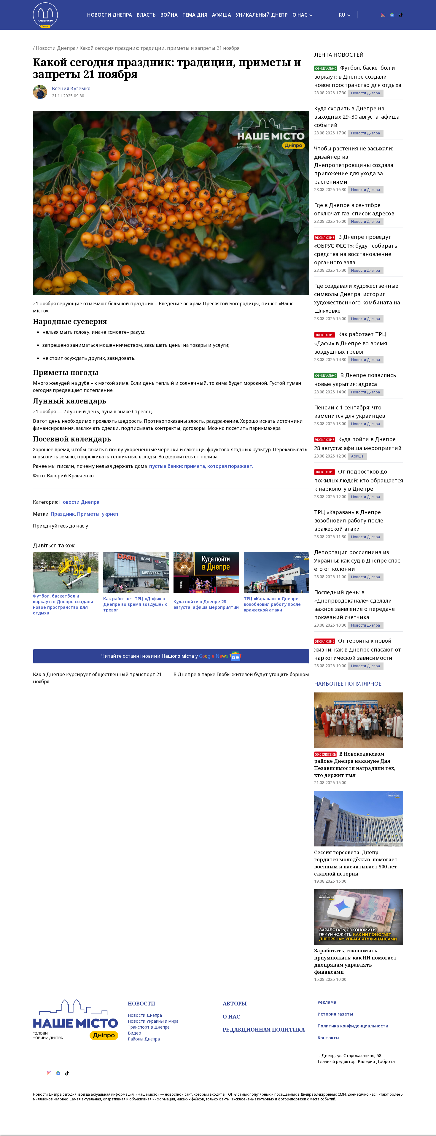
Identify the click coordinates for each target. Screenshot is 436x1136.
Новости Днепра (109, 15)
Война (169, 15)
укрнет (110, 514)
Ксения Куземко (71, 88)
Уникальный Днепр (262, 15)
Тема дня (194, 15)
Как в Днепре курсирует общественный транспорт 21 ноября (97, 678)
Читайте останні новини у (164, 655)
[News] (392, 14)
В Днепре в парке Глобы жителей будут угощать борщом (241, 674)
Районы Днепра (144, 1039)
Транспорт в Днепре (149, 1027)
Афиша (221, 15)
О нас (299, 15)
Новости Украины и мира (153, 1021)
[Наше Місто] (45, 14)
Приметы (88, 514)
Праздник (63, 514)
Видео (134, 1033)
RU (342, 15)
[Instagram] (383, 14)
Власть (146, 15)
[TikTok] (401, 14)
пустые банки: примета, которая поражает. (200, 466)
